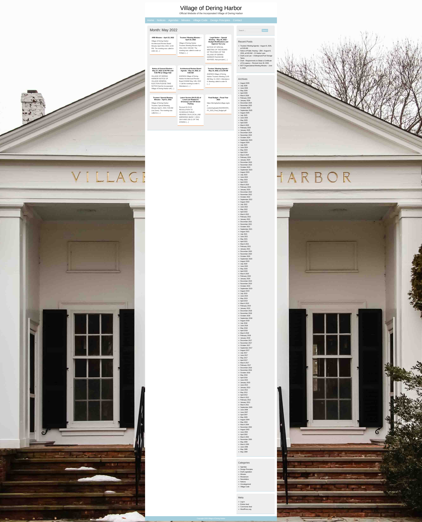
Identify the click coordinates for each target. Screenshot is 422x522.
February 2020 (245, 276)
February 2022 (245, 217)
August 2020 (244, 261)
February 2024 (245, 157)
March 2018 (244, 333)
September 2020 (246, 259)
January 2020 (245, 279)
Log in (242, 502)
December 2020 (246, 251)
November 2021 (246, 224)
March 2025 (244, 125)
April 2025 (243, 123)
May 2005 (243, 417)
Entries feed (244, 504)
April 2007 (243, 415)
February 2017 (245, 365)
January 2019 (245, 308)
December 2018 (246, 311)
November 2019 (246, 283)
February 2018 (245, 335)
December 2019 (246, 281)
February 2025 (245, 128)
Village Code (200, 20)
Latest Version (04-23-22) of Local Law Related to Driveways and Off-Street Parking (190, 101)
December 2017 (246, 340)
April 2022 (243, 212)
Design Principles (220, 20)
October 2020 (245, 256)
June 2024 (244, 147)
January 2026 (245, 100)
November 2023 (246, 165)
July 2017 (243, 353)
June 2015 (244, 380)
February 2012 (245, 400)
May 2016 (243, 375)
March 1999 (244, 444)
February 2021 (245, 246)
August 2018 (244, 321)
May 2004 (243, 422)
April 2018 (243, 330)
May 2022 (243, 209)
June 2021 (244, 236)
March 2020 (244, 274)
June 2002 (244, 432)
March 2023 (244, 185)
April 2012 (243, 395)
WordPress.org (245, 509)
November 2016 (246, 370)
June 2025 (244, 118)
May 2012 (243, 392)
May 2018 (243, 328)
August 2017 (244, 350)
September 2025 (246, 110)
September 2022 (246, 199)
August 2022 (244, 202)
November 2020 (246, 254)
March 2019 (244, 303)
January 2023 (245, 189)
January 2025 (245, 130)
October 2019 (245, 286)
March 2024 (244, 155)
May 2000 (243, 442)
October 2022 (245, 197)
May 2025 (243, 120)
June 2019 (244, 296)
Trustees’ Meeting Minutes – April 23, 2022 (190, 39)
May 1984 (243, 452)
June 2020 (244, 266)
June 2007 (244, 412)
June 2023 (244, 177)
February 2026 (245, 98)
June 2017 (244, 355)
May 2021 (243, 239)
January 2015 (245, 382)
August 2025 (244, 113)
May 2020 (243, 269)
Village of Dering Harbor (211, 8)
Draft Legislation (246, 472)
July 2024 (243, 145)
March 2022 (244, 214)
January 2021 (245, 249)
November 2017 (246, 343)
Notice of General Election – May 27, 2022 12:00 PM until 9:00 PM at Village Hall (163, 71)
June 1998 (244, 447)
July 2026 (243, 86)
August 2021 (244, 231)
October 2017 (245, 345)
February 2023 (245, 187)
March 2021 (244, 244)
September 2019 (246, 288)
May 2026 (243, 90)
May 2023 (243, 180)
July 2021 (243, 234)
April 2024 (243, 152)
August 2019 (244, 291)
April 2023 (243, 182)
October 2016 (245, 373)
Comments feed (246, 507)
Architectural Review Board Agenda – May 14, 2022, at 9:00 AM (190, 71)
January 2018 (245, 338)
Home (150, 20)
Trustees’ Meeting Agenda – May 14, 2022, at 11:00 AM (218, 70)
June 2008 (244, 410)
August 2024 (244, 142)
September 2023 (246, 170)
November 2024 (246, 135)
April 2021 (243, 241)
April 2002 (243, 434)
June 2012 (244, 390)
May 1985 (243, 449)
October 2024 (245, 137)
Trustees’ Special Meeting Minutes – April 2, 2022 (163, 99)
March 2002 (244, 437)
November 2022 (246, 194)
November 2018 (246, 313)
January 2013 (245, 387)
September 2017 (246, 348)
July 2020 (243, 264)
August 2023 (244, 172)
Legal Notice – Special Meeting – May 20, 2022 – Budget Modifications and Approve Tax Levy (218, 41)
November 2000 (246, 439)
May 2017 (243, 358)
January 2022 (245, 219)
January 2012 (245, 402)
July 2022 (243, 204)
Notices (161, 20)
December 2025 (246, 103)
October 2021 (245, 227)
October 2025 (245, 108)
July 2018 (243, 323)
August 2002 (244, 429)
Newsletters (244, 479)
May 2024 (243, 150)
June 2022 (244, 207)
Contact (237, 20)
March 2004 (244, 424)
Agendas (173, 20)
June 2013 (244, 385)
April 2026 (243, 93)
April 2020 (243, 271)
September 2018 (246, 318)
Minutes (185, 20)
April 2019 (243, 301)
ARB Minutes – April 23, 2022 (163, 37)
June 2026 (244, 88)
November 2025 (246, 105)
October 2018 (245, 316)
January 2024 (245, 160)
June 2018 (244, 325)
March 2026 (244, 95)
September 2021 (246, 229)
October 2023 (245, 167)
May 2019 (243, 298)
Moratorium (244, 477)
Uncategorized (245, 484)
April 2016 (243, 377)
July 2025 (243, 115)
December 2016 (246, 368)
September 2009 (246, 407)
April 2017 (243, 360)
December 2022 (246, 192)
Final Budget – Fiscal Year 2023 (218, 99)
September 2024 (246, 140)
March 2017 (244, 363)
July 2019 (243, 293)
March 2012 (244, 397)
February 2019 (245, 306)
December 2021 (246, 222)
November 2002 (246, 427)
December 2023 (246, 162)
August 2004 (244, 420)
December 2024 (246, 132)
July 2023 (243, 175)
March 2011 (244, 405)
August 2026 (244, 83)
